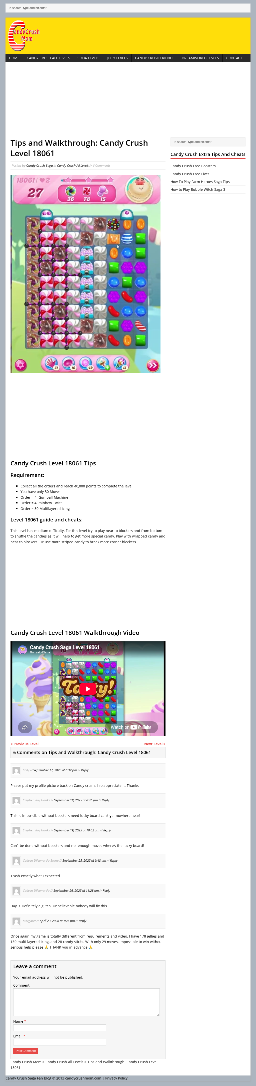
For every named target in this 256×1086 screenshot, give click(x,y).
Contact (234, 58)
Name (18, 1021)
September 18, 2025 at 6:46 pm (76, 800)
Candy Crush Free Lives (190, 173)
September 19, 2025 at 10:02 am (76, 830)
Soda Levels (89, 58)
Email (18, 1036)
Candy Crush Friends (154, 58)
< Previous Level (24, 744)
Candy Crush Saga (39, 165)
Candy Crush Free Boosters (193, 165)
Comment (21, 985)
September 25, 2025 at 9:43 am (84, 860)
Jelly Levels (117, 58)
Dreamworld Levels (200, 58)
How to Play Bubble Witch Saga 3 (197, 189)
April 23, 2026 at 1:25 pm (57, 921)
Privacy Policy (116, 1078)
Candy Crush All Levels (48, 58)
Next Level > (155, 744)
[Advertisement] (128, 102)
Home (14, 58)
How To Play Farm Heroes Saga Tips (200, 181)
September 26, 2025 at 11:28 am (76, 890)
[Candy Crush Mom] (128, 36)
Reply (84, 770)
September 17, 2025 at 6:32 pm (55, 770)
